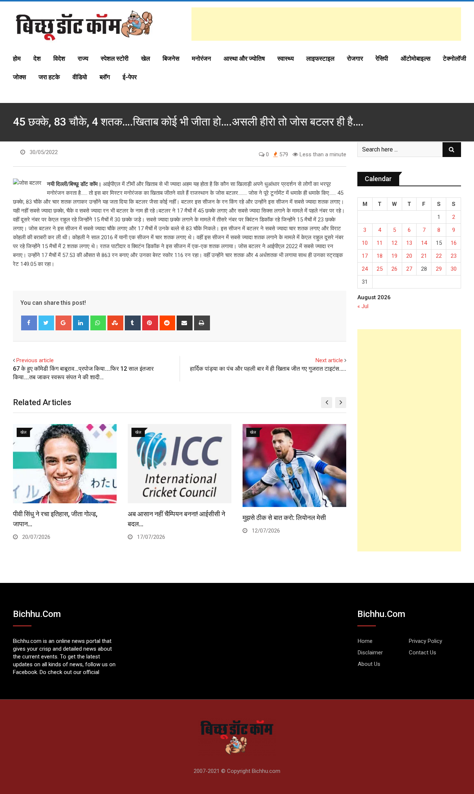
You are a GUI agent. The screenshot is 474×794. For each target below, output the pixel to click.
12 (394, 243)
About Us (369, 664)
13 (409, 243)
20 (409, 256)
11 (380, 243)
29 (439, 269)
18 (380, 256)
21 (424, 256)
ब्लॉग (105, 77)
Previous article (35, 360)
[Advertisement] (326, 24)
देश (37, 58)
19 (394, 256)
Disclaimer (370, 652)
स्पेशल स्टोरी (114, 58)
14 (424, 243)
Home (365, 641)
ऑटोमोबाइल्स (415, 58)
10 (365, 243)
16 (454, 243)
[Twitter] (46, 323)
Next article (329, 360)
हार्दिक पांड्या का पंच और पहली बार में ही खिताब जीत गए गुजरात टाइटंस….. (268, 368)
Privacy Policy (425, 641)
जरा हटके (49, 77)
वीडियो (80, 77)
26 (394, 269)
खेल (145, 58)
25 (380, 269)
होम (17, 58)
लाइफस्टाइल (320, 58)
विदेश (59, 58)
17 (365, 256)
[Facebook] (29, 323)
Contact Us (422, 652)
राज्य (83, 58)
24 (365, 269)
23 (454, 256)
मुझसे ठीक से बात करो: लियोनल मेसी (284, 517)
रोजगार (355, 58)
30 (454, 269)
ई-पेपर (130, 77)
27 (409, 269)
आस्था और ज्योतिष (244, 58)
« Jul (362, 306)
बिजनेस (171, 58)
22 (439, 256)
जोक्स (19, 77)
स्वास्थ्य (285, 58)
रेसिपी (381, 58)
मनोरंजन (201, 58)
